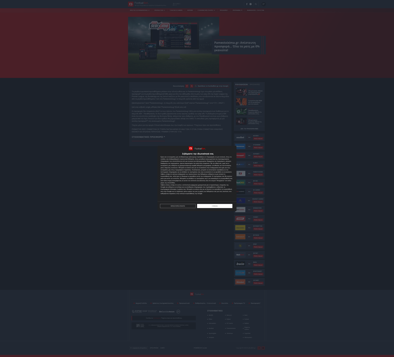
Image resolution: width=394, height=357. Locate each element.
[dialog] (197, 178)
